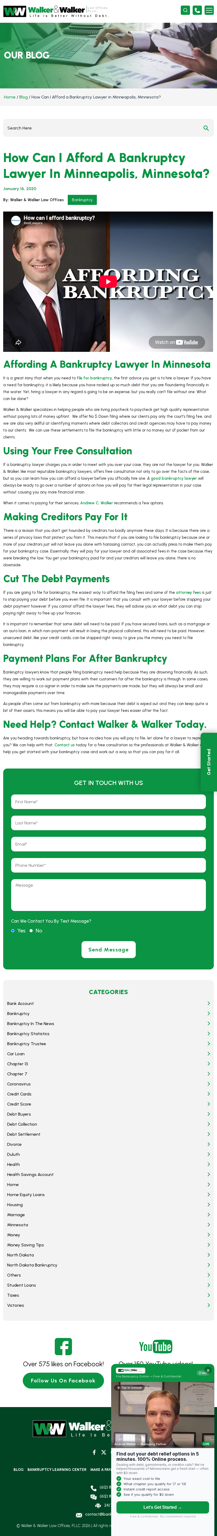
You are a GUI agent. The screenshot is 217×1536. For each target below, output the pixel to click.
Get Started (209, 762)
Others (14, 1275)
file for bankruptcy (94, 378)
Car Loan (16, 1053)
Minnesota (17, 1224)
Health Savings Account (30, 1174)
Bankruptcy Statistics (28, 1033)
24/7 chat (113, 1505)
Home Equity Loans (26, 1194)
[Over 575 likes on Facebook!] (63, 1346)
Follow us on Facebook (63, 1380)
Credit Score (19, 1104)
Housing (15, 1204)
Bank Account (20, 1003)
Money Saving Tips (25, 1244)
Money (13, 1234)
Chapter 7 (17, 1073)
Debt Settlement (23, 1134)
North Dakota (20, 1254)
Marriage (16, 1214)
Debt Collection (22, 1124)
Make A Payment (105, 1469)
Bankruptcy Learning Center (57, 1469)
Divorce (14, 1144)
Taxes (13, 1295)
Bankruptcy (82, 199)
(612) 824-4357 (197, 10)
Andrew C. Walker (96, 503)
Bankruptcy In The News (30, 1023)
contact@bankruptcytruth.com (113, 1514)
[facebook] (94, 1452)
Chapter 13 (17, 1063)
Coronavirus (19, 1083)
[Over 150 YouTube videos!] (155, 1346)
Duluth (13, 1154)
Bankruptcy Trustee (26, 1043)
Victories (15, 1305)
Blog (23, 97)
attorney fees (188, 592)
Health (13, 1164)
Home (10, 97)
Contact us (65, 745)
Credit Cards (19, 1094)
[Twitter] (104, 1452)
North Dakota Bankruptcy (32, 1265)
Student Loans (21, 1285)
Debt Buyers (19, 1114)
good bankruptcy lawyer (174, 478)
